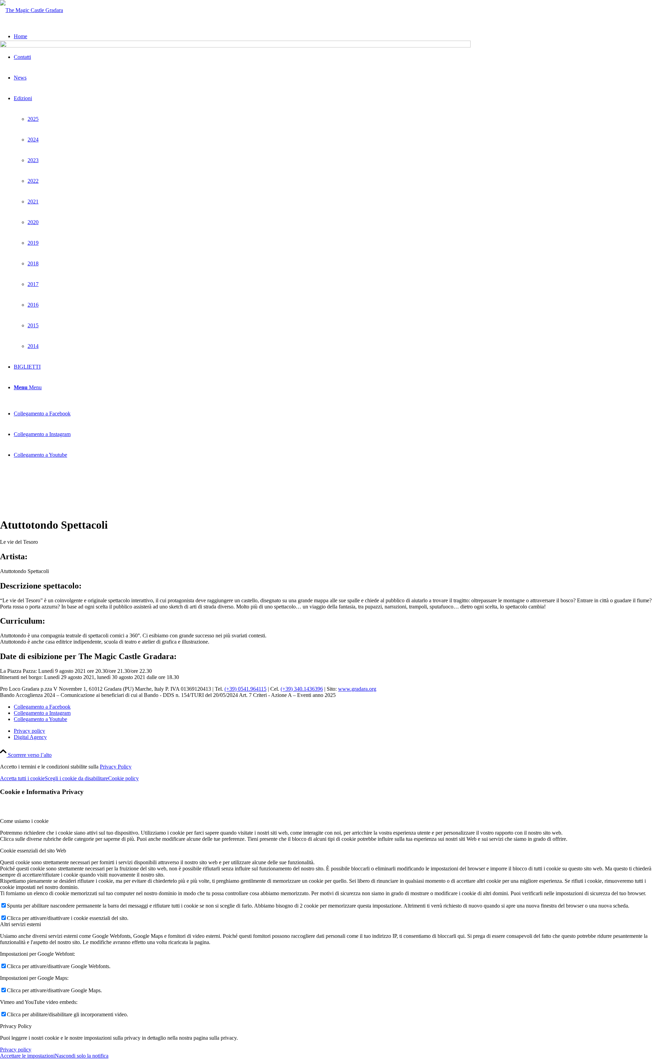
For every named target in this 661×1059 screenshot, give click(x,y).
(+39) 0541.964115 (245, 689)
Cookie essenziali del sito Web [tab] (33, 851)
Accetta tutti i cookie (22, 778)
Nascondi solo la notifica (81, 1056)
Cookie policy (123, 778)
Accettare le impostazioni (27, 1056)
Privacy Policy (116, 767)
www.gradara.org (357, 689)
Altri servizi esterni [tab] (20, 924)
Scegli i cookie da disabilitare (76, 778)
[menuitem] (337, 731)
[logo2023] (31, 10)
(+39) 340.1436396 (302, 689)
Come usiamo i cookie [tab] (24, 821)
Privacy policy (15, 1049)
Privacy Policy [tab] (16, 1026)
